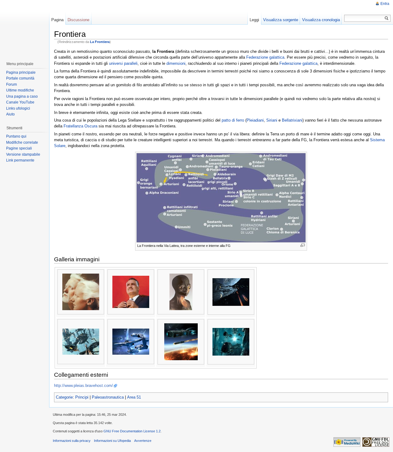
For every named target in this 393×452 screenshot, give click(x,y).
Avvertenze (142, 440)
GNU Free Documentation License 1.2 (132, 431)
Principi (81, 397)
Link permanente (20, 160)
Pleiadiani (255, 120)
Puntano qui (16, 136)
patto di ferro (233, 120)
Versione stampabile (23, 154)
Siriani (271, 120)
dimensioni (175, 63)
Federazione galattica (265, 57)
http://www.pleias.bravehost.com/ (83, 385)
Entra (384, 4)
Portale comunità (20, 78)
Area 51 (134, 397)
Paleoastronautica (108, 397)
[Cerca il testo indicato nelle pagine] (386, 18)
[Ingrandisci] (302, 245)
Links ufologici (18, 108)
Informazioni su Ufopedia (112, 440)
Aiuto (10, 114)
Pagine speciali (19, 148)
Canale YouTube (20, 102)
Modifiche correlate (22, 142)
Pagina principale (21, 72)
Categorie (64, 397)
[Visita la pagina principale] (24, 27)
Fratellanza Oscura (80, 126)
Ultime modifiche (20, 90)
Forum (11, 84)
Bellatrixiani (292, 120)
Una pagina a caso (22, 96)
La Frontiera (100, 42)
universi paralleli (123, 63)
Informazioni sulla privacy (72, 440)
